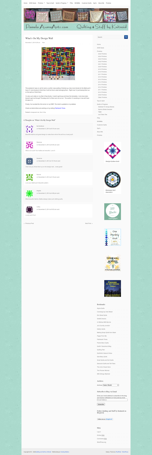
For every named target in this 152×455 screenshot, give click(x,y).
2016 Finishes (102, 77)
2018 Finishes (102, 72)
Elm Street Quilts (102, 315)
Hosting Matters (65, 452)
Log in (99, 432)
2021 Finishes (102, 64)
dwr (38, 112)
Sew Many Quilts (102, 356)
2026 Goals (32, 3)
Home (25, 3)
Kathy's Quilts (101, 329)
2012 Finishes (102, 87)
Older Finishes (102, 97)
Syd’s (95, 3)
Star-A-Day (43, 112)
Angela (39, 190)
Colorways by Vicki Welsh (105, 312)
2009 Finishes (102, 95)
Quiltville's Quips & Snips (104, 353)
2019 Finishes (102, 69)
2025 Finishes (102, 54)
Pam (43, 42)
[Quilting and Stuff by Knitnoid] (76, 30)
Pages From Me (102, 336)
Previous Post (29, 223)
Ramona (39, 142)
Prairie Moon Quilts (103, 343)
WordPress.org (101, 442)
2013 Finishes (102, 84)
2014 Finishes (102, 82)
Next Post (89, 223)
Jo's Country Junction (103, 325)
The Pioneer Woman (103, 370)
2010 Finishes (102, 92)
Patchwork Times (102, 339)
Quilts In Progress (61, 3)
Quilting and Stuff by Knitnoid (43, 452)
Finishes (40, 3)
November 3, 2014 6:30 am (32, 42)
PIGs (71, 3)
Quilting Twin (101, 350)
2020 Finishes (102, 66)
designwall (34, 112)
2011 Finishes (102, 90)
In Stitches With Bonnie (104, 322)
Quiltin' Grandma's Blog (104, 346)
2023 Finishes (102, 59)
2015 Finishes (102, 79)
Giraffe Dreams (101, 319)
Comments (102, 439)
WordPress (125, 452)
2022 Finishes (102, 61)
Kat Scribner (40, 126)
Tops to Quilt (50, 3)
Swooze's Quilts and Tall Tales (106, 363)
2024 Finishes (102, 56)
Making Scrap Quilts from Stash (106, 332)
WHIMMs (77, 3)
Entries (100, 435)
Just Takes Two (102, 114)
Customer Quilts (86, 3)
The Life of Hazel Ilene (104, 367)
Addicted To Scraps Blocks (106, 107)
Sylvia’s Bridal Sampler (105, 109)
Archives (99, 385)
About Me (101, 3)
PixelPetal (118, 452)
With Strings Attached (103, 374)
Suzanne (39, 158)
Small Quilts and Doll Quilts (105, 360)
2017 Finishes (102, 74)
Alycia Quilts (100, 308)
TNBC (100, 112)
